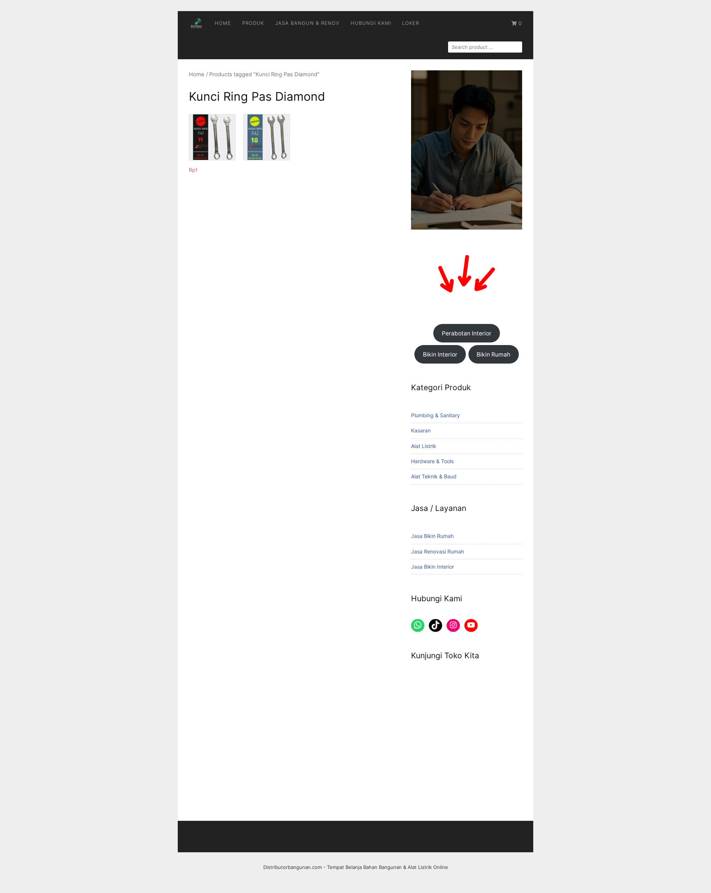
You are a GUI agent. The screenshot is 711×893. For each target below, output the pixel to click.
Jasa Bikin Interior (432, 566)
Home (223, 23)
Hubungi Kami (371, 23)
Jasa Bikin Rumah (432, 536)
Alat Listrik (423, 446)
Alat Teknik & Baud (434, 476)
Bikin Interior (440, 354)
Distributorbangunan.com (292, 867)
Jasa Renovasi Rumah (437, 551)
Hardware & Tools (432, 461)
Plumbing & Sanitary (435, 415)
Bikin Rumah (493, 354)
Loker (410, 23)
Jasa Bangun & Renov (307, 23)
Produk (253, 23)
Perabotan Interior (466, 333)
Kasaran (421, 430)
